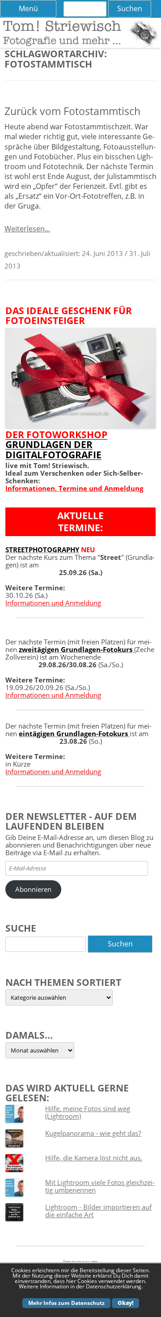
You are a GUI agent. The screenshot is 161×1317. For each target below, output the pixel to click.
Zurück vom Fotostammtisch (72, 111)
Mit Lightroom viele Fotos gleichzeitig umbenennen (100, 1186)
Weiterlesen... (27, 229)
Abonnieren (33, 889)
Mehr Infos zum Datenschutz (66, 1303)
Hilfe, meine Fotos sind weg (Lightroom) (87, 1112)
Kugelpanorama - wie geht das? (93, 1133)
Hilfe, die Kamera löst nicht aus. (93, 1157)
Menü (28, 8)
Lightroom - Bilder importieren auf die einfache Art (98, 1210)
